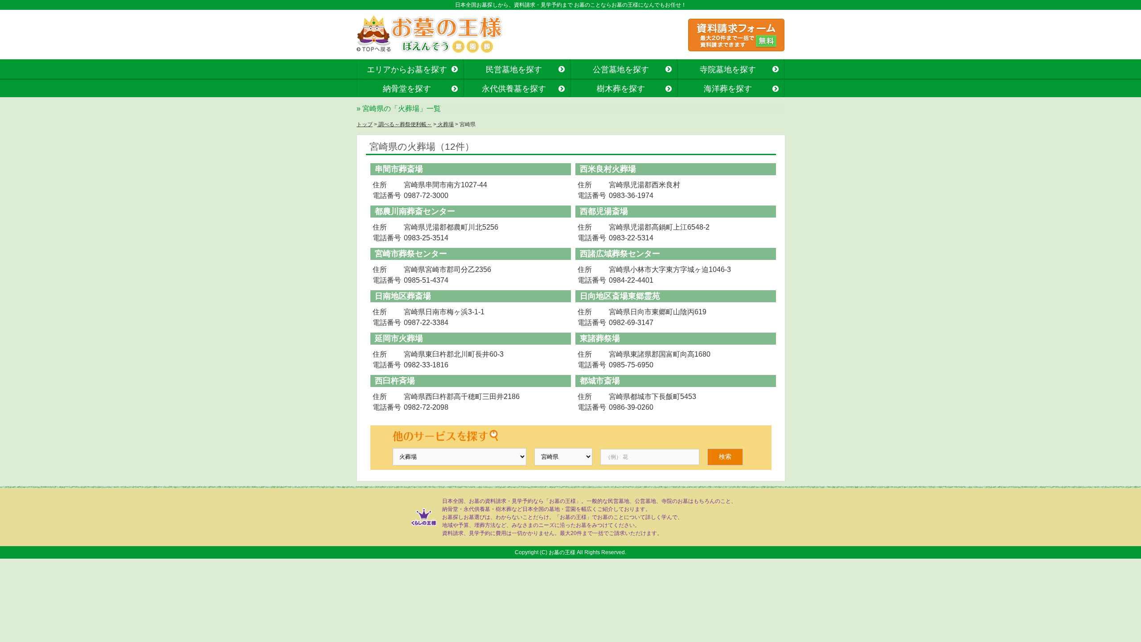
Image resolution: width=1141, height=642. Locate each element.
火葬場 (445, 124)
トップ (365, 124)
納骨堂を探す (407, 88)
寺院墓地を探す (728, 69)
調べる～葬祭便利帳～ (404, 124)
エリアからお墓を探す (407, 69)
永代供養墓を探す (514, 88)
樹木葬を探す (621, 88)
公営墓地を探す (621, 69)
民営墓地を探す (514, 69)
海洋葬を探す (728, 88)
